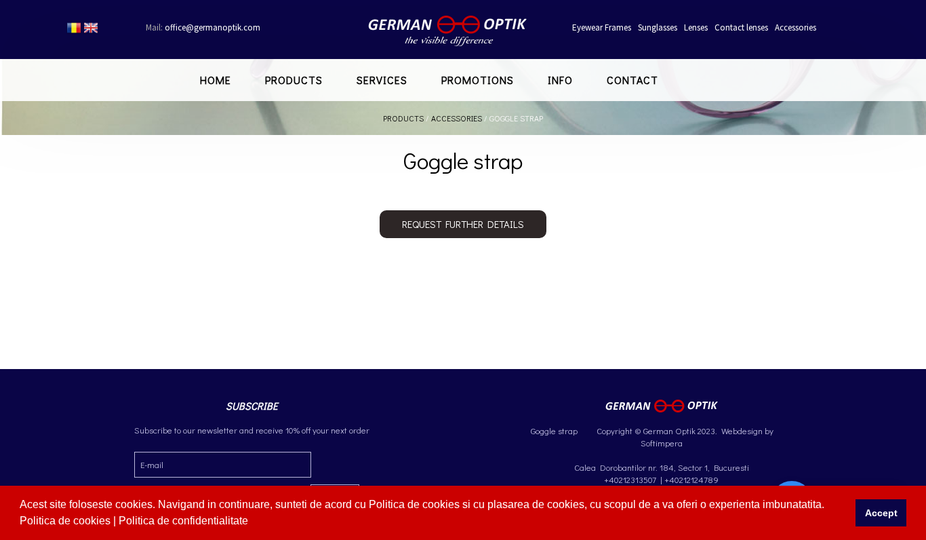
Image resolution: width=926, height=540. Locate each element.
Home (215, 80)
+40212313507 (630, 479)
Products (294, 80)
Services (382, 80)
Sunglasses (657, 27)
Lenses (696, 27)
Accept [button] (881, 512)
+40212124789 (691, 479)
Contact (632, 80)
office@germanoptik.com (203, 27)
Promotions (477, 80)
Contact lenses (741, 27)
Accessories (795, 27)
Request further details (463, 224)
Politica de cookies (66, 520)
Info (560, 80)
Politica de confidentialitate (185, 520)
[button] (253, 522)
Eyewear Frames (601, 27)
